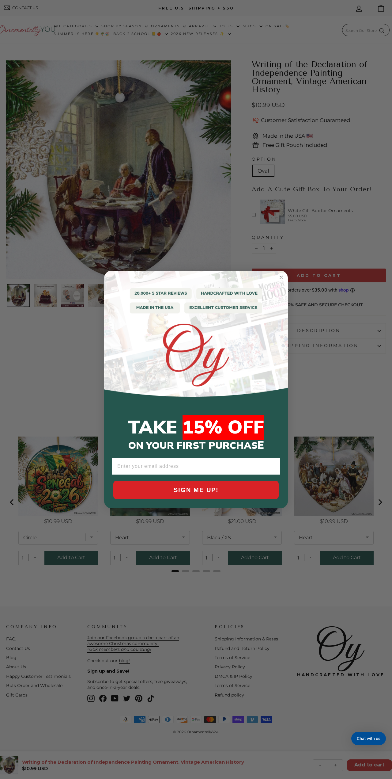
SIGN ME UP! (196, 490)
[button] (368, 738)
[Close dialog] (281, 277)
